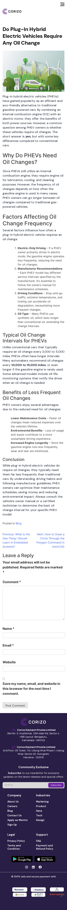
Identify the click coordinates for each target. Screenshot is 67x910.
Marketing (42, 801)
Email (8, 645)
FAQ (38, 840)
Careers (12, 806)
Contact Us (14, 815)
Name (8, 629)
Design (40, 820)
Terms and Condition (14, 847)
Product (41, 806)
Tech (39, 815)
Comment (12, 582)
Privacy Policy (16, 840)
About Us (13, 801)
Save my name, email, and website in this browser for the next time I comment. (31, 689)
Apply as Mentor (17, 820)
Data (39, 810)
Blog (18, 523)
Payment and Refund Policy (44, 847)
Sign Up (12, 824)
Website (9, 662)
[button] (62, 5)
